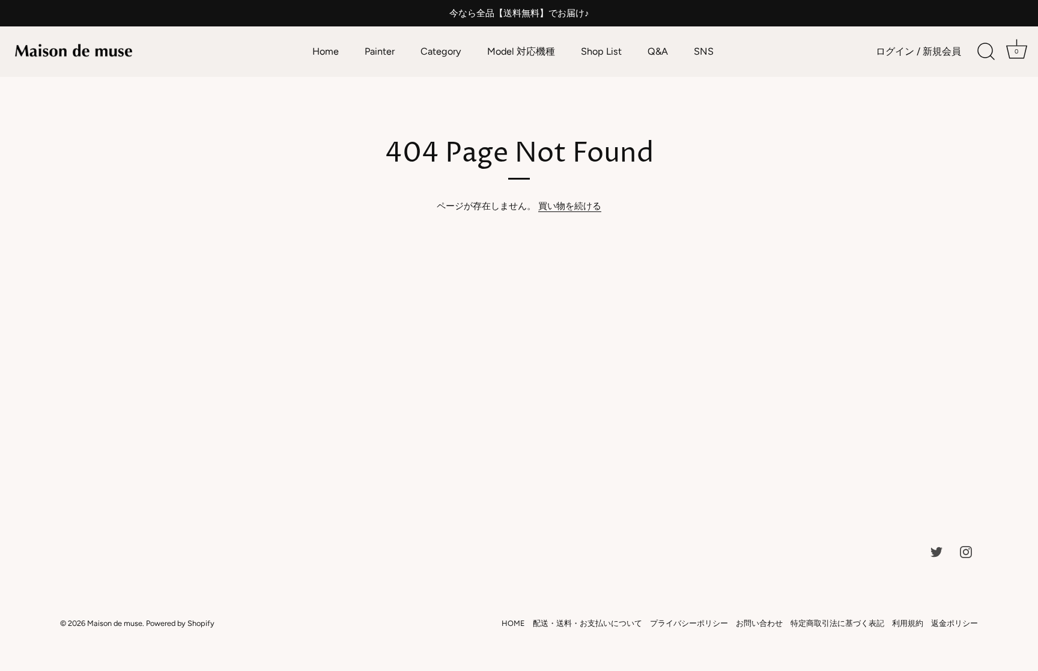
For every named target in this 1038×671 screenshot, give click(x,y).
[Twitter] (936, 551)
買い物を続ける (569, 206)
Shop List (601, 51)
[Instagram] (966, 551)
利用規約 (907, 623)
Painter (380, 51)
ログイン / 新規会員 (918, 51)
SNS (704, 51)
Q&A (658, 51)
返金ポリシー (954, 623)
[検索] (986, 51)
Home (325, 51)
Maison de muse (114, 623)
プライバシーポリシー (689, 623)
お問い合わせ (759, 623)
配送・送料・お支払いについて (587, 623)
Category (440, 51)
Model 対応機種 (521, 51)
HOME (513, 623)
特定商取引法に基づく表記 (837, 623)
